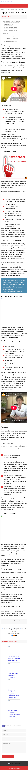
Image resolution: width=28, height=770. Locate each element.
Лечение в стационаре (12, 38)
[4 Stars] (17, 628)
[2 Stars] (8, 628)
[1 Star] (4, 628)
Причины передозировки (10, 27)
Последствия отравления (10, 41)
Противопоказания (8, 24)
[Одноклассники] (14, 635)
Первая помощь (10, 36)
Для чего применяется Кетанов (11, 21)
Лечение (5, 33)
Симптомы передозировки (10, 30)
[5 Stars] (22, 628)
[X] (16, 635)
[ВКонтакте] (12, 635)
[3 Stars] (13, 628)
